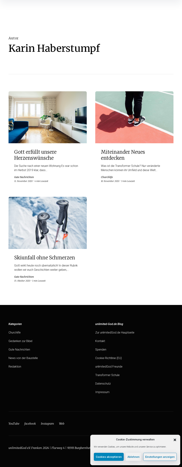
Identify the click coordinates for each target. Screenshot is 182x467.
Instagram (47, 423)
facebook (30, 423)
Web (61, 423)
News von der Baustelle (23, 358)
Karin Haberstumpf (54, 48)
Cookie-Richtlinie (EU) (108, 358)
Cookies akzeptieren (109, 456)
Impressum (102, 392)
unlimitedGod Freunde (108, 366)
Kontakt (100, 341)
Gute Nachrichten (19, 349)
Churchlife (15, 332)
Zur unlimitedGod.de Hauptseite (114, 332)
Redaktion (15, 366)
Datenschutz (103, 383)
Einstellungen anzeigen (160, 456)
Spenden (100, 349)
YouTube (14, 423)
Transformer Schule (107, 375)
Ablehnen (133, 456)
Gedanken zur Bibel (20, 341)
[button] (175, 439)
